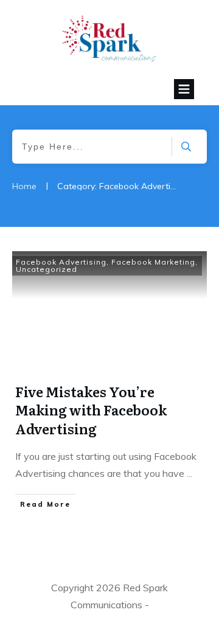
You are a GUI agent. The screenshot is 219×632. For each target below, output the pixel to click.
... (189, 473)
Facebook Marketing (153, 261)
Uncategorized (46, 269)
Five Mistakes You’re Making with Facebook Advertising (91, 410)
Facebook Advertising (61, 261)
